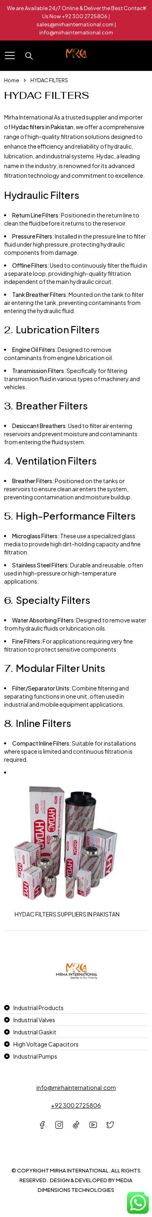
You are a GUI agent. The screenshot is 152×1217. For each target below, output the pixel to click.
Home (11, 80)
